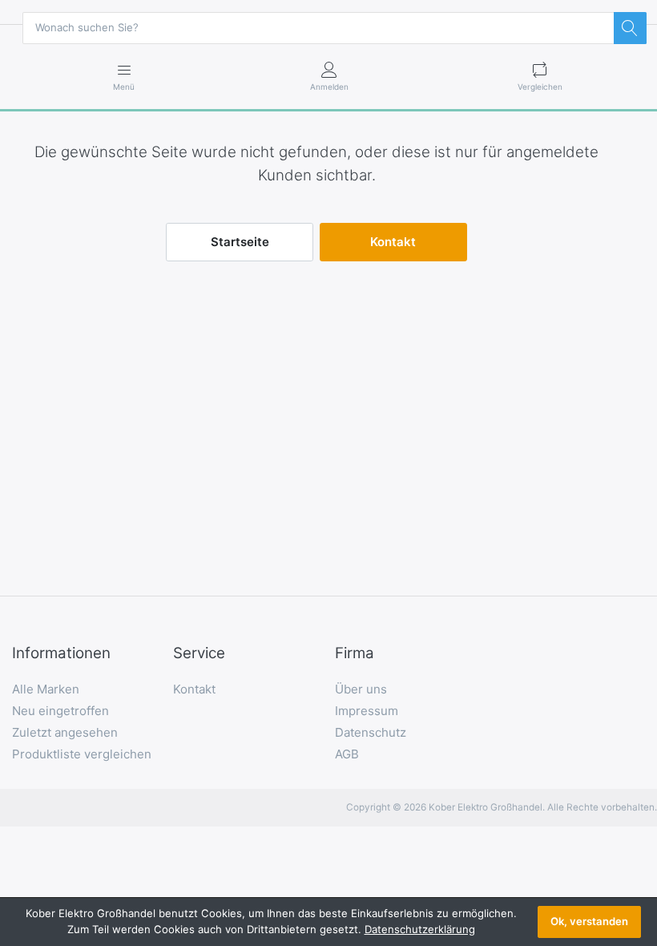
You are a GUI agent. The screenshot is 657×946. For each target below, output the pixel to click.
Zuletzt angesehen (65, 732)
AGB (347, 754)
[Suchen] (630, 28)
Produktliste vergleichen (81, 754)
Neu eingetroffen (60, 710)
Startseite (240, 241)
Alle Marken (45, 689)
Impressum (366, 710)
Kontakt (393, 241)
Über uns (361, 689)
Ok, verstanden (589, 921)
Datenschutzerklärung (420, 929)
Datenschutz (370, 732)
